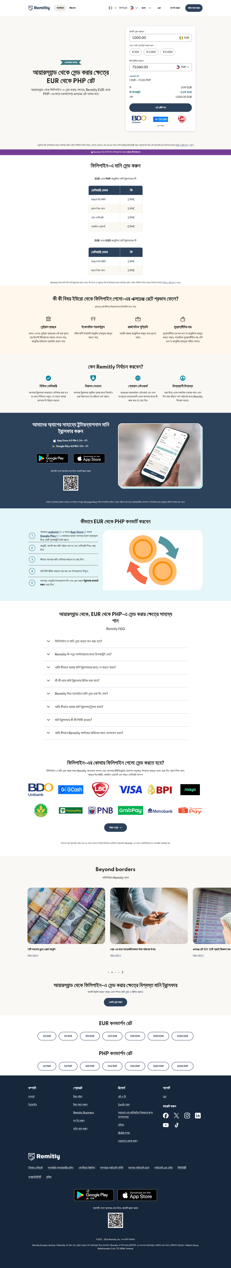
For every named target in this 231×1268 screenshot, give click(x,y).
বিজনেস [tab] (72, 8)
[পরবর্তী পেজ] (122, 972)
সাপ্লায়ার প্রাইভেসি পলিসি (111, 1167)
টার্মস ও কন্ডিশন (182, 145)
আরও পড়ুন (33, 955)
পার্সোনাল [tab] (60, 8)
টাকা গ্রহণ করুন (80, 1104)
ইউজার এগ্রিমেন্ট (35, 1167)
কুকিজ (49, 1177)
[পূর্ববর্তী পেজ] (108, 972)
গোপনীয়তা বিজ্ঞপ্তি (86, 1167)
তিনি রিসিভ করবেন (136, 61)
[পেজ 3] (119, 972)
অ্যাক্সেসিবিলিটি (34, 1177)
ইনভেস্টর (32, 1104)
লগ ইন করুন (175, 8)
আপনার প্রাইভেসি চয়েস (138, 1167)
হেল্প (159, 8)
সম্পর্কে (31, 1096)
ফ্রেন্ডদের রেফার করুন (127, 1141)
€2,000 (151, 52)
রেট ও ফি (122, 1096)
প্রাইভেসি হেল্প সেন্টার (163, 1167)
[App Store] (89, 458)
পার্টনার (121, 1125)
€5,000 (168, 52)
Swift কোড (124, 1104)
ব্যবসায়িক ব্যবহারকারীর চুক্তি (60, 1167)
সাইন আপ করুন (194, 8)
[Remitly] (39, 8)
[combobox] (185, 67)
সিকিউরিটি (182, 1167)
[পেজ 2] (115, 972)
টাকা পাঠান (77, 1096)
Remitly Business (83, 1112)
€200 (135, 52)
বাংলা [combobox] (144, 8)
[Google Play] (52, 458)
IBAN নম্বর (124, 1133)
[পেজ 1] (112, 972)
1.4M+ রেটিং (72, 446)
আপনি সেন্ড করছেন (136, 31)
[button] (113, 8)
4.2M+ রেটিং (72, 441)
